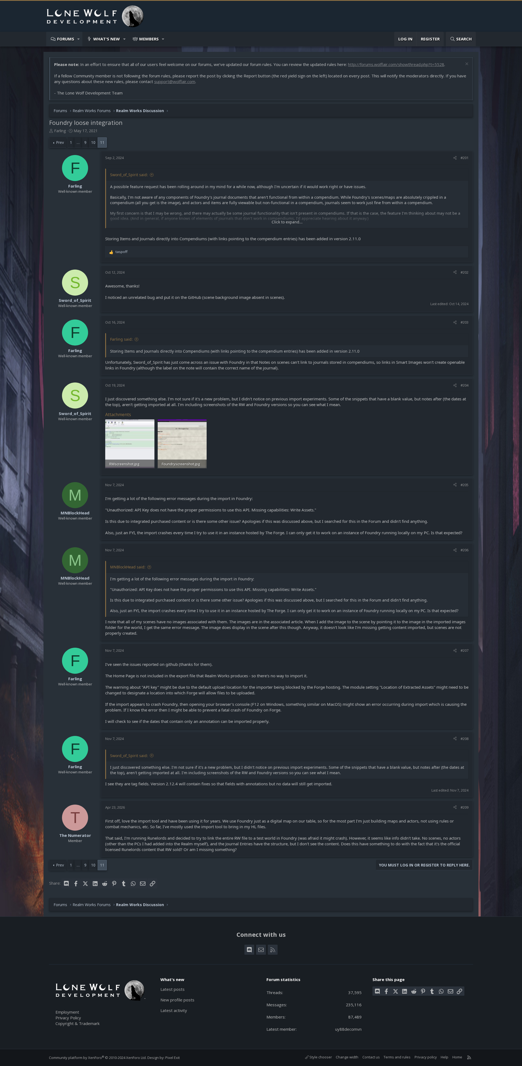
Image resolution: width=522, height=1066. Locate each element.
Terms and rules (397, 1057)
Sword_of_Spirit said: (129, 174)
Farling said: (121, 339)
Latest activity (173, 1010)
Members (149, 39)
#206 (464, 550)
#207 (464, 650)
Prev (60, 142)
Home (457, 1057)
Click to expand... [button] (287, 221)
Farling (60, 130)
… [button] (78, 142)
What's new (106, 39)
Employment (67, 1012)
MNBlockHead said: (127, 567)
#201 (464, 157)
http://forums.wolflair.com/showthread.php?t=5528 (396, 64)
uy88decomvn (348, 1029)
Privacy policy (426, 1057)
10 (93, 142)
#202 (464, 272)
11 (102, 142)
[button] (79, 39)
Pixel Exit (172, 1057)
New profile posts (177, 999)
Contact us (371, 1057)
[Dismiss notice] (466, 64)
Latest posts (172, 989)
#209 (464, 807)
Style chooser (320, 1057)
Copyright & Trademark (77, 1023)
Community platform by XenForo (98, 1057)
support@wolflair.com (174, 81)
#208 (464, 738)
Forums (65, 39)
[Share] (455, 157)
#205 (464, 484)
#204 (464, 385)
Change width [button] (347, 1057)
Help (444, 1057)
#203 (464, 322)
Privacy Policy (68, 1017)
